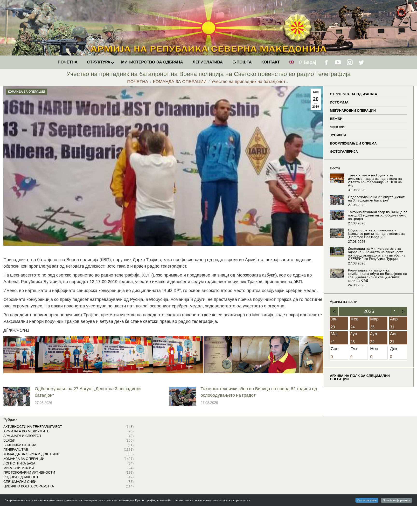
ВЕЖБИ (336, 118)
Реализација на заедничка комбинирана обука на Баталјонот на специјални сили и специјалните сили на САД (377, 275)
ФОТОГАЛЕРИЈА (344, 151)
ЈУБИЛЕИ (338, 135)
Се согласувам (366, 500)
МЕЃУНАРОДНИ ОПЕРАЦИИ (353, 110)
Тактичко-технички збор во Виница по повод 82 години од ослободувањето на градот (259, 392)
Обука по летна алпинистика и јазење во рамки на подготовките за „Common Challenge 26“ (376, 234)
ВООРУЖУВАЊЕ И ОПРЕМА (353, 143)
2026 (368, 311)
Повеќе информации (396, 500)
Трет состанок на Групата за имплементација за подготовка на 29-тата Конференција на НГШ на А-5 (375, 180)
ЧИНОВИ (337, 127)
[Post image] (16, 396)
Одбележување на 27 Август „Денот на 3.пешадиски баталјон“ (88, 392)
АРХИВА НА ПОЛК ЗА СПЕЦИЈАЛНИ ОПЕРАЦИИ (360, 377)
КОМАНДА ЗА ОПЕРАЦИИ (26, 91)
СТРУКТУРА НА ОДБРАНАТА (353, 94)
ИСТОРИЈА (339, 102)
